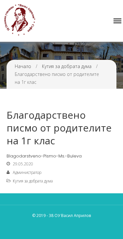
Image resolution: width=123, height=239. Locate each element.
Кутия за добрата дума (67, 66)
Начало (23, 66)
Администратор (27, 172)
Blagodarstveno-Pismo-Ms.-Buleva (44, 156)
